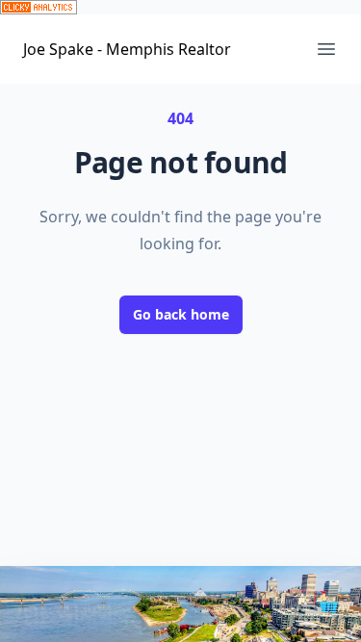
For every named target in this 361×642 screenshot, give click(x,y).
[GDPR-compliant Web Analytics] (180, 7)
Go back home (181, 314)
